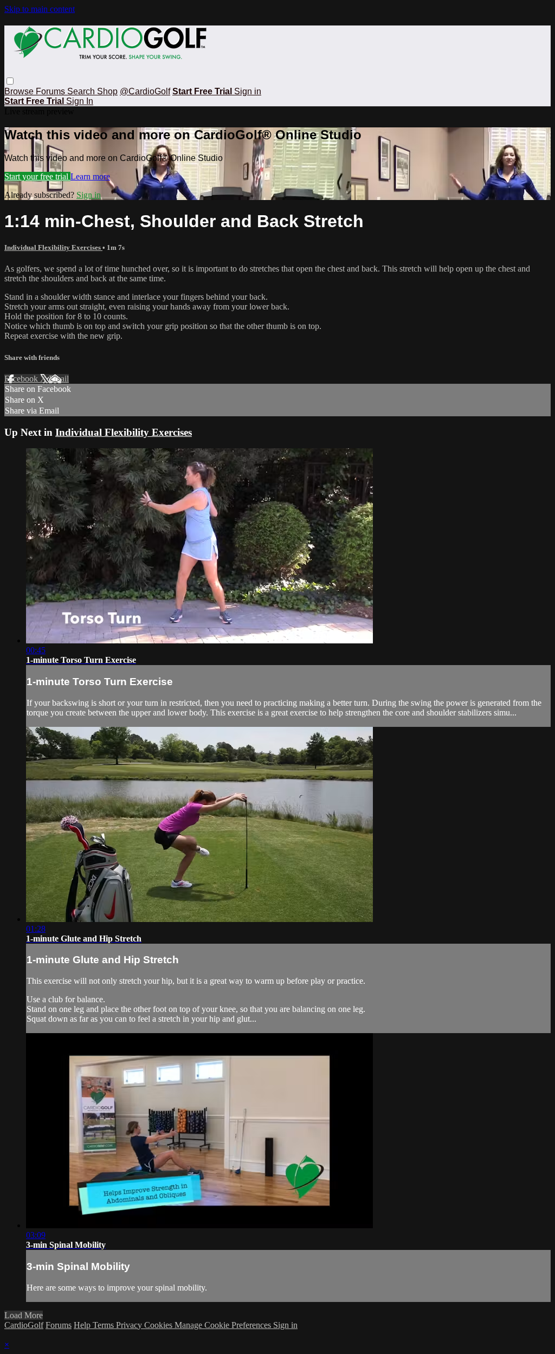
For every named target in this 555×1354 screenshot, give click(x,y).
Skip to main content (39, 9)
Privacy (130, 1325)
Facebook (22, 378)
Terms (104, 1325)
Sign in (247, 91)
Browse (20, 91)
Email (59, 378)
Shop (107, 91)
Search (82, 91)
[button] (10, 81)
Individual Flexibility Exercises (53, 247)
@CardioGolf (145, 91)
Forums (51, 91)
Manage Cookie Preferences (224, 1325)
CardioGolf (23, 1325)
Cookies (159, 1325)
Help (83, 1325)
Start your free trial (37, 176)
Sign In (79, 101)
